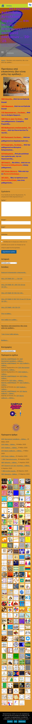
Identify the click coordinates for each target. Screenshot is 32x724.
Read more (22, 721)
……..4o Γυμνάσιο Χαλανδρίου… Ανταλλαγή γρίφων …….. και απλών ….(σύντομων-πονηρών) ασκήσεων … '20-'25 (15, 24)
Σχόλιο (3, 200)
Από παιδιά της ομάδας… (9, 319)
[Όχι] (30, 718)
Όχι (15, 721)
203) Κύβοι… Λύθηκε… (16, 380)
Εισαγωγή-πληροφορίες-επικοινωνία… (13, 272)
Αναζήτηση (28, 53)
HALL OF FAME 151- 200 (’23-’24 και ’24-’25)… (13, 286)
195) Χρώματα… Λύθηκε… (9, 474)
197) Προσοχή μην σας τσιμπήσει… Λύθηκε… (15, 465)
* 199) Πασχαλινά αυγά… (9, 459)
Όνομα (3, 219)
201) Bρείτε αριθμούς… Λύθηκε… (12, 451)
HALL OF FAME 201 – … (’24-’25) (11, 278)
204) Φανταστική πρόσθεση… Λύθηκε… (14, 439)
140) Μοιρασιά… (7, 106)
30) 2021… (5, 178)
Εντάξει (10, 721)
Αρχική (3, 60)
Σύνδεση (9, 6)
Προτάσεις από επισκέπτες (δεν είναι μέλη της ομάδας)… (14, 327)
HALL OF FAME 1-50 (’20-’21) (10, 307)
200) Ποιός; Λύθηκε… (8, 456)
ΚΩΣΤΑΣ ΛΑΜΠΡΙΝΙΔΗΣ (8, 359)
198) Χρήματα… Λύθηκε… (9, 462)
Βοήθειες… (4, 340)
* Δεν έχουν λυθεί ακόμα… (10, 334)
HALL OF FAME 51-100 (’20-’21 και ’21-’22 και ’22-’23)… (16, 300)
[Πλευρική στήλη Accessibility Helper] (30, 5)
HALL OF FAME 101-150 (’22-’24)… (12, 293)
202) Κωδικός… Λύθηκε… (9, 447)
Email (3, 227)
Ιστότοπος (4, 234)
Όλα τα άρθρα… (6, 313)
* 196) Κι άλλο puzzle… (8, 471)
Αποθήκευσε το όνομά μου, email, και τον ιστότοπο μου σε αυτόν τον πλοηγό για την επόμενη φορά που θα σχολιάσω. (14, 244)
